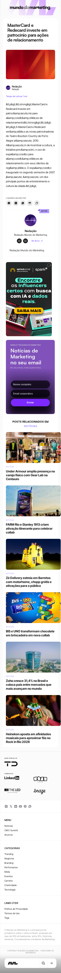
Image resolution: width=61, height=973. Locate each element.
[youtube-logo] (20, 806)
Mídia (7, 871)
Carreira (8, 880)
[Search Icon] (43, 963)
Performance (11, 867)
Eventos (8, 876)
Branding (8, 863)
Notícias (8, 825)
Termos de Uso (12, 913)
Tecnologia (10, 889)
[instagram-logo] (6, 806)
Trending (8, 854)
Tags (6, 917)
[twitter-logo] (11, 806)
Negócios (9, 858)
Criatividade (10, 885)
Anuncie (8, 834)
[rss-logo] (25, 806)
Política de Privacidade (16, 908)
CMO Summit (11, 830)
